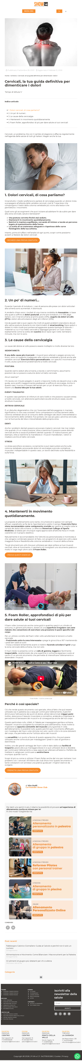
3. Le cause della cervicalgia (20, 116)
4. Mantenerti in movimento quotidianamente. (29, 119)
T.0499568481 (7, 1040)
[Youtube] (64, 1013)
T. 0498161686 (47, 1042)
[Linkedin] (69, 1013)
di (31, 786)
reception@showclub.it (11, 1041)
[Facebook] (56, 1013)
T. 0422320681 (67, 1040)
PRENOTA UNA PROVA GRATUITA (22, 770)
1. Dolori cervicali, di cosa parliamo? (24, 110)
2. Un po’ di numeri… (17, 113)
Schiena (13, 76)
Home (7, 76)
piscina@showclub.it (29, 1041)
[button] (41, 977)
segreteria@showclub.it (51, 1044)
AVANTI (68, 1008)
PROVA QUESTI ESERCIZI (18, 555)
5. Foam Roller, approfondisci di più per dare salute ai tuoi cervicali (38, 122)
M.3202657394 (27, 1040)
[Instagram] (60, 1013)
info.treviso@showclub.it (71, 1042)
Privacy (65, 1056)
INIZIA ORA (28, 11)
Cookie (57, 1056)
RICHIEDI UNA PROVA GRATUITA (22, 240)
